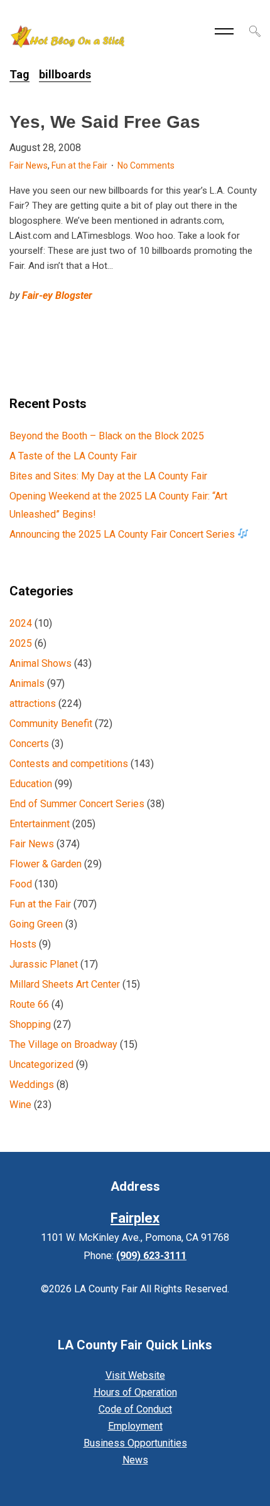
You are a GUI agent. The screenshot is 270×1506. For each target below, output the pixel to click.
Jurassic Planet (43, 964)
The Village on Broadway (63, 1044)
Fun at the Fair (79, 165)
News (135, 1460)
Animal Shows (40, 663)
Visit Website (135, 1375)
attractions (32, 703)
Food (20, 884)
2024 (20, 623)
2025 (20, 643)
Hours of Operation (135, 1392)
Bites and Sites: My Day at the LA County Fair (108, 476)
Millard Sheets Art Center (64, 984)
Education (30, 784)
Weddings (31, 1084)
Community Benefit (50, 723)
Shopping (30, 1024)
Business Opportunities (135, 1443)
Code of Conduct (135, 1409)
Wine (20, 1105)
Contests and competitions (68, 764)
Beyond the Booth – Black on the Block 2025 (106, 436)
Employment (135, 1426)
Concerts (29, 744)
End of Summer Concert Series (76, 804)
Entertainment (39, 824)
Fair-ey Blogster (57, 295)
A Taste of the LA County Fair (73, 456)
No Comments (146, 165)
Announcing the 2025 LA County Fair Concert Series (123, 534)
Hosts (22, 944)
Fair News (28, 165)
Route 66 (29, 1004)
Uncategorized (41, 1064)
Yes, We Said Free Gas (104, 122)
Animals (27, 683)
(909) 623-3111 (151, 1256)
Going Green (36, 924)
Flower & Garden (45, 864)
